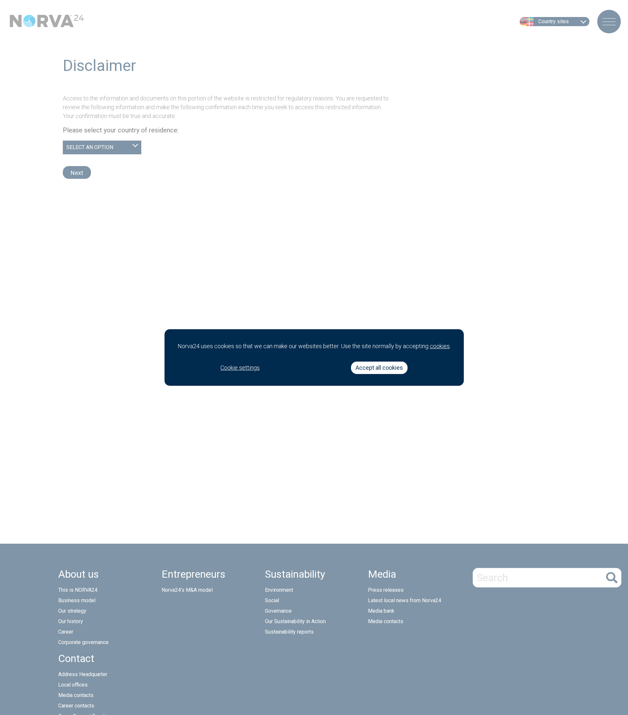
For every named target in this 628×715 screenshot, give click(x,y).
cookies (440, 346)
